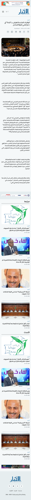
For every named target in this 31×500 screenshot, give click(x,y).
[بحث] (6, 11)
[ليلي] (8, 11)
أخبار (28, 20)
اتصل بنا (15, 490)
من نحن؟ (20, 490)
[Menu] (3, 11)
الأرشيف (11, 490)
